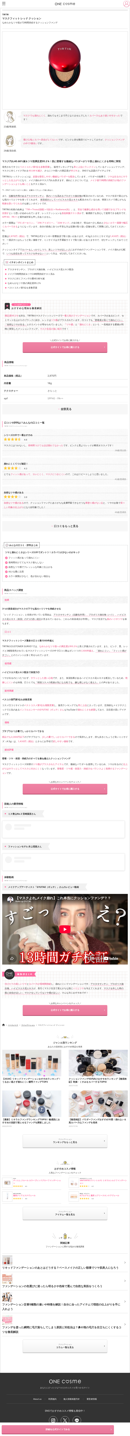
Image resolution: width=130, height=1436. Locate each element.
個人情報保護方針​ (71, 1399)
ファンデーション (28, 1025)
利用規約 (52, 1399)
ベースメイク (13, 1025)
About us (37, 1399)
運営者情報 (92, 1399)
